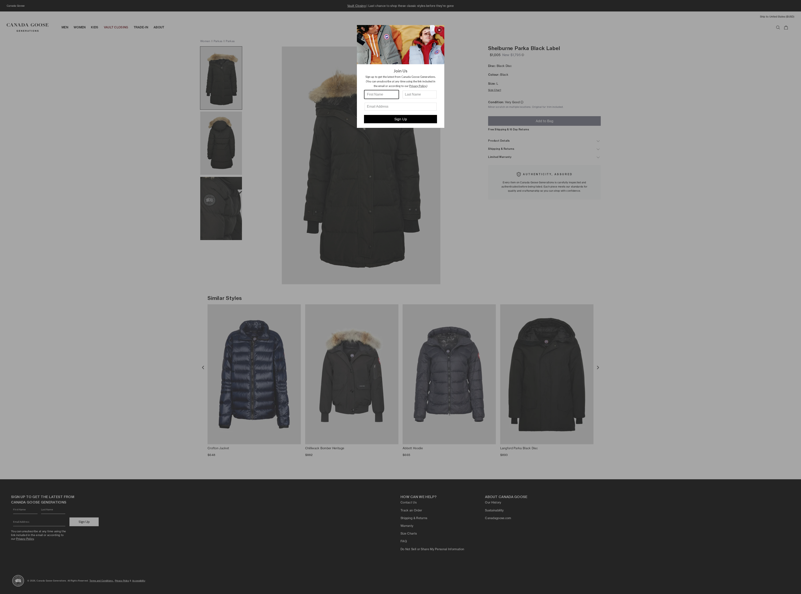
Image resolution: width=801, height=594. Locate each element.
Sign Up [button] (400, 119)
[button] (439, 30)
